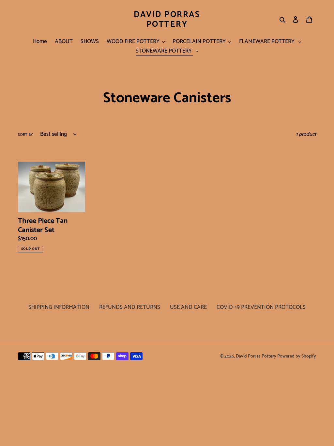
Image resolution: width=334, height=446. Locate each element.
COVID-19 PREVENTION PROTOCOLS (261, 307)
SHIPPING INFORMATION (58, 307)
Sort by (25, 135)
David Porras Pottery (167, 19)
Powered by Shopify (296, 356)
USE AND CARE (188, 307)
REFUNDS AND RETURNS (129, 307)
